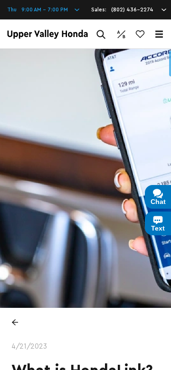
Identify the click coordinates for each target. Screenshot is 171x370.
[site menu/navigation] (159, 34)
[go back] (14, 322)
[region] (85, 209)
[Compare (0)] (121, 34)
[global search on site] (101, 34)
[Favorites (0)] (140, 34)
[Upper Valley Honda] (47, 34)
